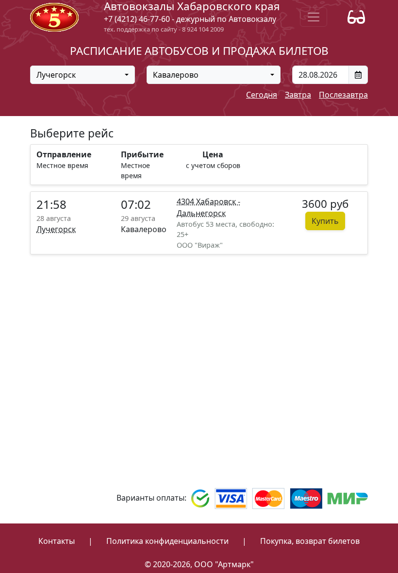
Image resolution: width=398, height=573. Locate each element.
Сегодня (261, 94)
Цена (212, 154)
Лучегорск (56, 229)
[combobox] (82, 75)
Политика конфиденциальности (167, 541)
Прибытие (142, 154)
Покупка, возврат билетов (310, 541)
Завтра (298, 94)
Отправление (63, 154)
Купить (325, 221)
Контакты (56, 541)
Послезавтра (343, 94)
